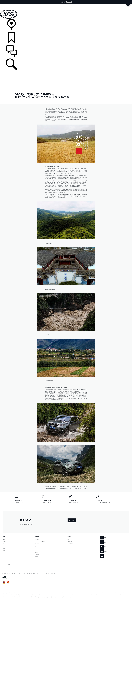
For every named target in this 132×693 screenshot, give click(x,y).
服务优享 (37, 539)
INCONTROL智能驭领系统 (40, 541)
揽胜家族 (4, 539)
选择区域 (4, 573)
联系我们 (14, 573)
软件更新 (37, 543)
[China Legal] (7, 584)
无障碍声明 (53, 573)
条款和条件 (9, 573)
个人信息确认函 (70, 543)
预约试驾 (4, 546)
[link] (66, 25)
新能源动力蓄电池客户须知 (40, 546)
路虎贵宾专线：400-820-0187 (39, 573)
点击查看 (69, 2)
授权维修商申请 (70, 546)
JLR (68, 539)
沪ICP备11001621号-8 (21, 573)
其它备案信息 (29, 573)
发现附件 (37, 556)
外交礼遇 (4, 550)
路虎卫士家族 (5, 543)
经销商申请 (70, 544)
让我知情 (4, 548)
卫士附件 (37, 554)
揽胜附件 (37, 552)
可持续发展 (70, 541)
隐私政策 (47, 573)
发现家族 (4, 541)
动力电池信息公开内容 (39, 544)
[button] (66, 4)
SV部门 (4, 544)
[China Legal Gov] (4, 584)
